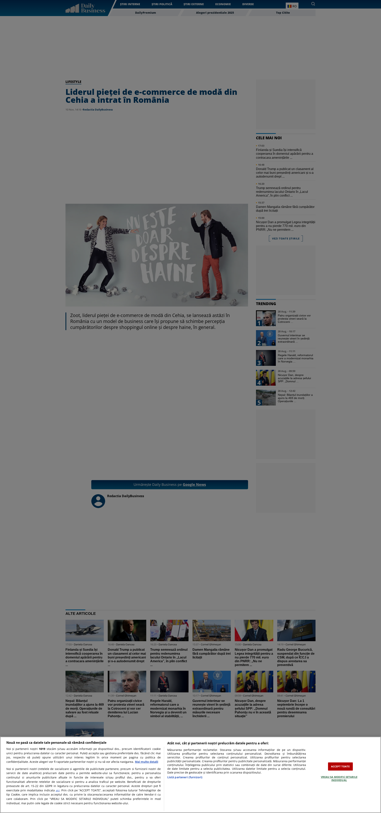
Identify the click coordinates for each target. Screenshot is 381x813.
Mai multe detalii (146, 762)
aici (58, 790)
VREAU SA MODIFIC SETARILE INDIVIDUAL (339, 778)
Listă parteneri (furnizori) (185, 777)
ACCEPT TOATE (340, 766)
